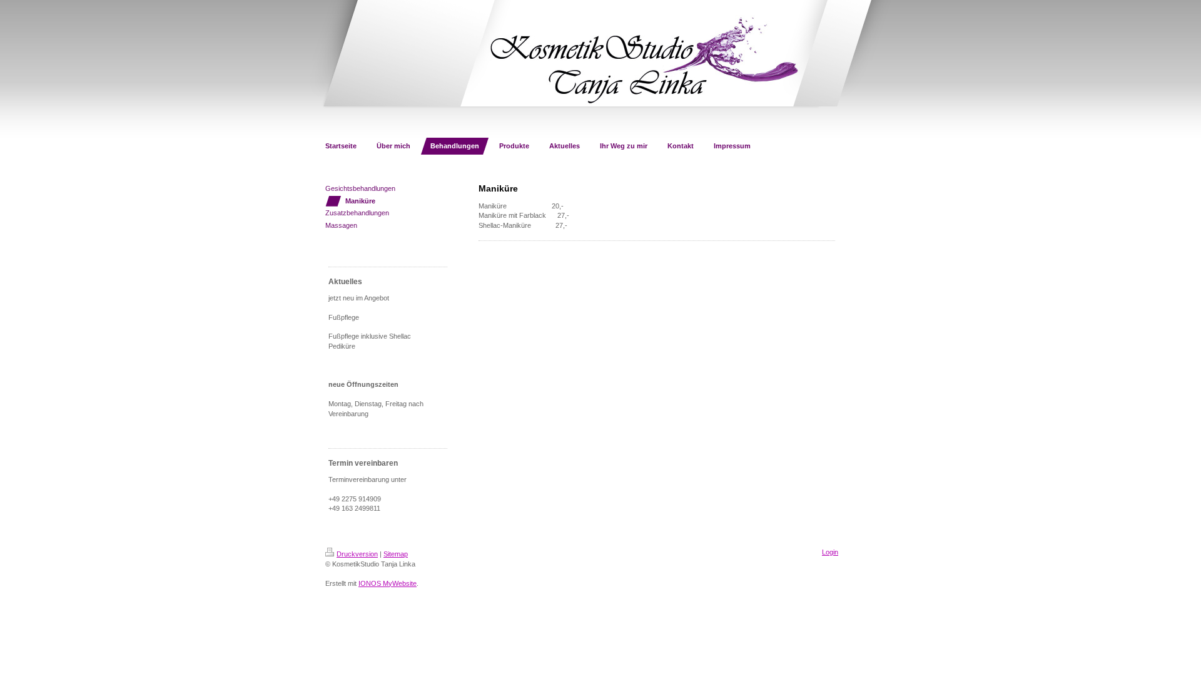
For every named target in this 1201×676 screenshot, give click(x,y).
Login (830, 552)
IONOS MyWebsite (387, 583)
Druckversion (357, 554)
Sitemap (395, 554)
